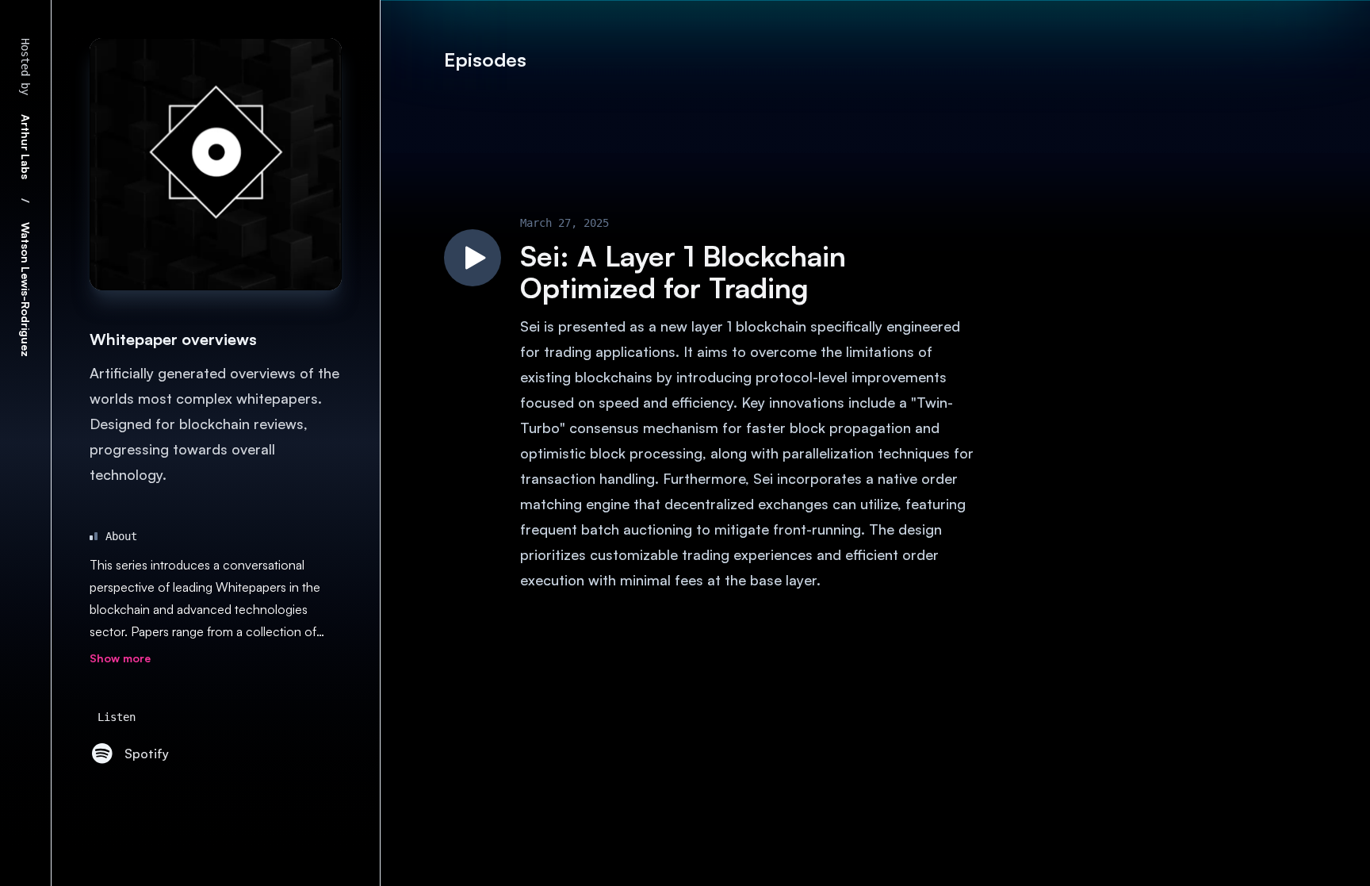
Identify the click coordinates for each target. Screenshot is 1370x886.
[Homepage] (216, 164)
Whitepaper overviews (173, 339)
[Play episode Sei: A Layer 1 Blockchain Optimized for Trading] (472, 257)
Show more (120, 658)
